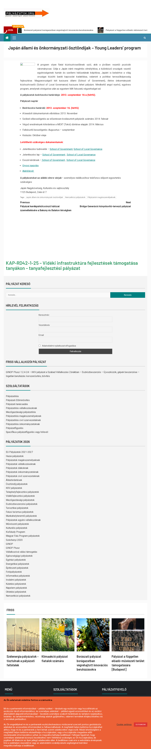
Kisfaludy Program (15, 532)
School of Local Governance (88, 149)
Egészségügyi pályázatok (19, 555)
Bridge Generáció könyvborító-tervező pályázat (105, 204)
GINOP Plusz (13, 548)
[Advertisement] (75, 236)
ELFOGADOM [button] (141, 725)
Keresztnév (44, 315)
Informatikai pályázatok (18, 575)
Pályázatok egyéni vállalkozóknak (23, 520)
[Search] (145, 38)
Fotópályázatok (14, 571)
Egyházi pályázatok (16, 559)
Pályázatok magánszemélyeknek (101, 197)
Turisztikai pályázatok (17, 508)
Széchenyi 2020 (14, 540)
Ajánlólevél (28, 171)
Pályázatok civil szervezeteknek (23, 476)
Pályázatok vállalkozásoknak (21, 464)
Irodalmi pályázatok (16, 579)
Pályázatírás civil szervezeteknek (23, 420)
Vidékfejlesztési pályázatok (20, 496)
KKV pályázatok (14, 488)
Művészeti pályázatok (17, 524)
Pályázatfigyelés (14, 428)
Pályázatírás (12, 396)
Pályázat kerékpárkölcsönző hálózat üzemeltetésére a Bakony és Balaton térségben (45, 206)
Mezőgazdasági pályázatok (20, 500)
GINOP (9, 544)
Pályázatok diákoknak (17, 468)
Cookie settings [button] (124, 724)
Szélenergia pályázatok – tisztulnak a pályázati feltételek (23, 660)
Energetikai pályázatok (17, 564)
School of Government (61, 149)
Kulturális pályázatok (16, 528)
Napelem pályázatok (16, 587)
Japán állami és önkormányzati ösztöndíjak (44, 197)
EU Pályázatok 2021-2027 (19, 452)
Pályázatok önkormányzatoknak (22, 472)
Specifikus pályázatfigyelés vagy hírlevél (27, 432)
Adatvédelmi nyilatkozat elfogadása (59, 346)
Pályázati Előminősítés (18, 400)
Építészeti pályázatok (17, 567)
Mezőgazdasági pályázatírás (21, 412)
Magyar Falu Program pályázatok (23, 535)
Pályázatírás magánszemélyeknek (23, 416)
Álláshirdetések (14, 480)
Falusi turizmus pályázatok (19, 512)
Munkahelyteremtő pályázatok (21, 516)
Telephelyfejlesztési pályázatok (22, 492)
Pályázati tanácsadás (17, 404)
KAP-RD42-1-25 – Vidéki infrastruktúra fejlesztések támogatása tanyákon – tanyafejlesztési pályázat (72, 265)
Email (41, 335)
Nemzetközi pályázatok (75, 197)
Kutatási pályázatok (16, 583)
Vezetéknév (44, 325)
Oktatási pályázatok (16, 591)
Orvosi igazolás (30, 165)
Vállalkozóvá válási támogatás (21, 551)
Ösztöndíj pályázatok (17, 484)
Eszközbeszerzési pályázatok (21, 504)
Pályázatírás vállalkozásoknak (21, 408)
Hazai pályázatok (15, 456)
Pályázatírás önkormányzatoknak (23, 424)
